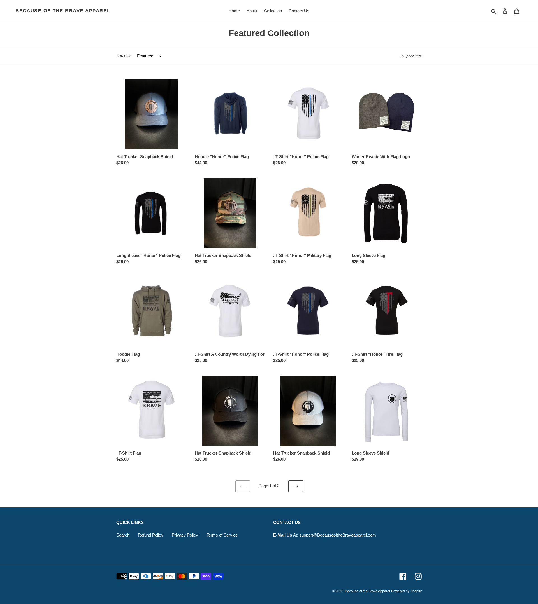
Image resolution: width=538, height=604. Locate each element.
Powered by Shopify (406, 591)
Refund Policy (150, 535)
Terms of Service (222, 535)
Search (122, 535)
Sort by (123, 56)
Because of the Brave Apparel (62, 10)
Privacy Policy (185, 535)
